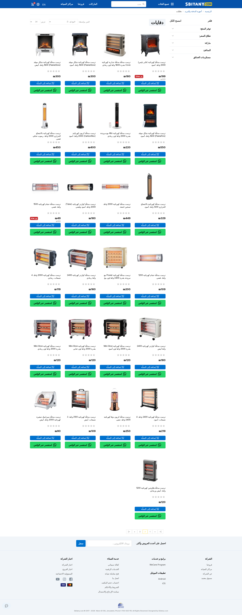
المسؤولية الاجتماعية (64, 573)
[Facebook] (70, 580)
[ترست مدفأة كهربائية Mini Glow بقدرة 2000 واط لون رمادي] (45, 328)
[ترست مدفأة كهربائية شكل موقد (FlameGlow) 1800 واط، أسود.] (80, 44)
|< (160, 531)
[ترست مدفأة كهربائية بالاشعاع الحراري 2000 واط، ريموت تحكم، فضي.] (45, 115)
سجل (80, 543)
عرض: (43, 22)
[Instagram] (64, 580)
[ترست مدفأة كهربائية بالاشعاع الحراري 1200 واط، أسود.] (150, 186)
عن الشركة (207, 573)
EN (44, 4)
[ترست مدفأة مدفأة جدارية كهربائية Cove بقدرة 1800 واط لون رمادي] (115, 44)
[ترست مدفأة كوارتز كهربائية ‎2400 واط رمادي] (80, 257)
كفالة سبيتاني (113, 564)
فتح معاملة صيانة (112, 573)
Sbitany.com (163, 611)
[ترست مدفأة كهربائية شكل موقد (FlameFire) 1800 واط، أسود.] (150, 115)
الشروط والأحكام (112, 587)
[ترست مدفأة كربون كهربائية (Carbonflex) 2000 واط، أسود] (80, 115)
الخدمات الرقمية (112, 569)
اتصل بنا (115, 578)
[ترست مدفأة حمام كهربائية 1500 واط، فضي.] (45, 186)
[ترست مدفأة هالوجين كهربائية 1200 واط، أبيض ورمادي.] (150, 470)
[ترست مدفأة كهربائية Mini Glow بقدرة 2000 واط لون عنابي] (80, 328)
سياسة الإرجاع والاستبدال (108, 591)
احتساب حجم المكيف (110, 582)
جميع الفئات (163, 4)
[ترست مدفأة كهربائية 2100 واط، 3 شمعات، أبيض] (80, 399)
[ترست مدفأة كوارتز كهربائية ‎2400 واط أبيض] (150, 328)
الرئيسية (208, 11)
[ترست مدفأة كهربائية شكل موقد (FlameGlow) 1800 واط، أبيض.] (45, 44)
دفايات (179, 11)
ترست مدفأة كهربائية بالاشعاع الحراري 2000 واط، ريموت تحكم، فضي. (46, 136)
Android (162, 579)
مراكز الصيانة (67, 4)
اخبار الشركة (67, 564)
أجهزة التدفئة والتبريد (193, 11)
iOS (164, 583)
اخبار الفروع (67, 569)
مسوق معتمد (206, 578)
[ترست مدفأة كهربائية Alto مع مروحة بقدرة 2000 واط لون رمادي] (115, 115)
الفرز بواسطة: (84, 22)
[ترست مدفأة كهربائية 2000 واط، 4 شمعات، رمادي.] (45, 257)
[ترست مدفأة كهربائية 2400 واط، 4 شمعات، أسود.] (150, 399)
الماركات (93, 4)
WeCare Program (158, 564)
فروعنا (81, 4)
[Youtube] (58, 580)
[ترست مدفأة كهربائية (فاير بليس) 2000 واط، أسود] (150, 44)
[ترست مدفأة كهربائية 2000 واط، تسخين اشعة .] (115, 186)
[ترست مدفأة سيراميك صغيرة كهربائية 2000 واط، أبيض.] (45, 399)
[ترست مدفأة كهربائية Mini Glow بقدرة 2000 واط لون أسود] (115, 328)
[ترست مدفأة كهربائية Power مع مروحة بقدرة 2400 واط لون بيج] (115, 257)
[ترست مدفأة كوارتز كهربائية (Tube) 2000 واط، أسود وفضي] (80, 186)
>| (129, 531)
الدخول (38, 4)
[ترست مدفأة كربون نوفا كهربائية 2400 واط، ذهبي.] (115, 399)
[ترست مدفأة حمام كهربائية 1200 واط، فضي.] (150, 257)
